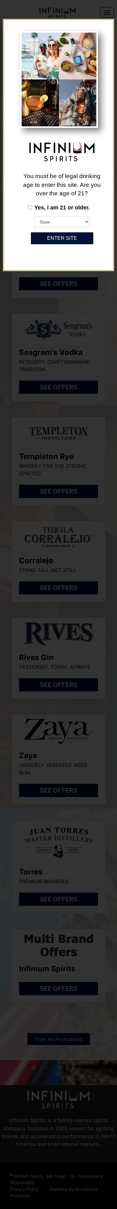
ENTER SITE (62, 238)
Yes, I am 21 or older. (62, 207)
